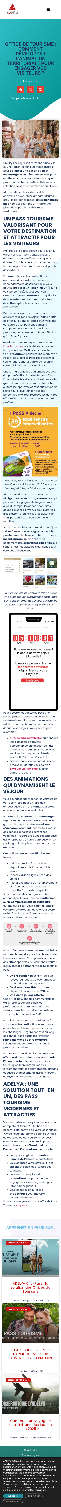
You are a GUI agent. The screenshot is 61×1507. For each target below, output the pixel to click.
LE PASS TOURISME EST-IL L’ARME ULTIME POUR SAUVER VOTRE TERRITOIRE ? (30, 1356)
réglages (40, 1490)
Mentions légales (30, 1455)
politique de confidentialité (18, 1490)
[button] (20, 89)
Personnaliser (13, 1501)
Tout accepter (13, 1496)
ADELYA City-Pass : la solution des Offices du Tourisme (30, 1287)
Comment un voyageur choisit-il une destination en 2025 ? (30, 1424)
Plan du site (30, 1450)
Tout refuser (34, 1496)
